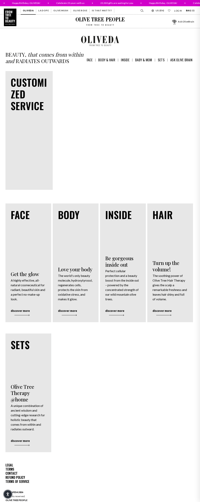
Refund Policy (15, 477)
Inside (125, 59)
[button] (7, 494)
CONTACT (11, 473)
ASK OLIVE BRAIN (181, 59)
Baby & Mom (143, 59)
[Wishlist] (169, 10)
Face (90, 59)
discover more (20, 310)
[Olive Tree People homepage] (10, 17)
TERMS (9, 469)
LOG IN (178, 10)
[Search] (142, 10)
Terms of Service (17, 481)
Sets (161, 59)
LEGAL (9, 465)
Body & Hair (106, 59)
